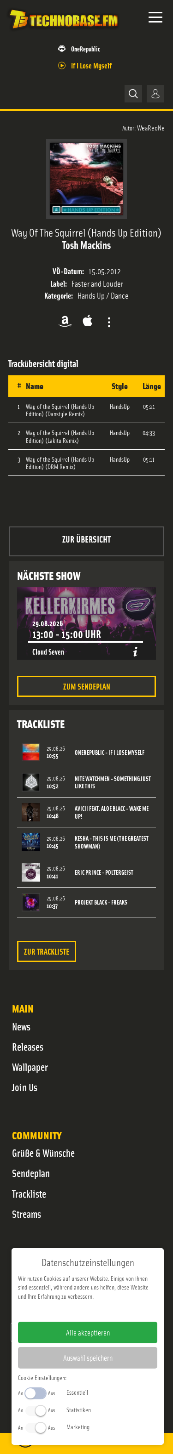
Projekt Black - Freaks (101, 902)
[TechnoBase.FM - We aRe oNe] (63, 32)
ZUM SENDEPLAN (86, 686)
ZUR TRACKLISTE (46, 951)
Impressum (59, 1311)
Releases (27, 1046)
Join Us (24, 1087)
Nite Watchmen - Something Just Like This (113, 782)
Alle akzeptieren (88, 1332)
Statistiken (78, 1409)
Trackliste (29, 1193)
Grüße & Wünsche (43, 1153)
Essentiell (77, 1392)
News (21, 1026)
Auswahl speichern (88, 1357)
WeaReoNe (151, 127)
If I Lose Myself (91, 65)
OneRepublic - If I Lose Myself (109, 752)
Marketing (77, 1426)
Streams (26, 1214)
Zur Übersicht (86, 538)
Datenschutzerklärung (103, 1311)
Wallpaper (30, 1067)
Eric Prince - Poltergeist (104, 872)
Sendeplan (31, 1173)
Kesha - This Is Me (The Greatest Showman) (112, 842)
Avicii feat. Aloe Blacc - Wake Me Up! (112, 812)
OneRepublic (85, 48)
